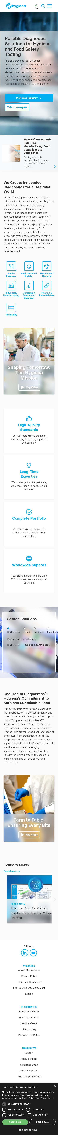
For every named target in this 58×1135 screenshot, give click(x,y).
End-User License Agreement (29, 987)
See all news (12, 871)
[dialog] (29, 1109)
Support (29, 1052)
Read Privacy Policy (44, 1098)
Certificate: (13, 645)
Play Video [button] (31, 387)
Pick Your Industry (27, 97)
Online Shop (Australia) (29, 1076)
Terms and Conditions (29, 981)
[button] (43, 6)
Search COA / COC (29, 1017)
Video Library (29, 1029)
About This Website (29, 970)
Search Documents (29, 1011)
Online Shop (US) (29, 1070)
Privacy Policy (29, 976)
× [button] (55, 1086)
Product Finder (29, 1058)
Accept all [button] (15, 1122)
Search (29, 993)
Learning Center (29, 1023)
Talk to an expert (17, 107)
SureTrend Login (29, 1064)
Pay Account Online (29, 1035)
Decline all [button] (42, 1122)
